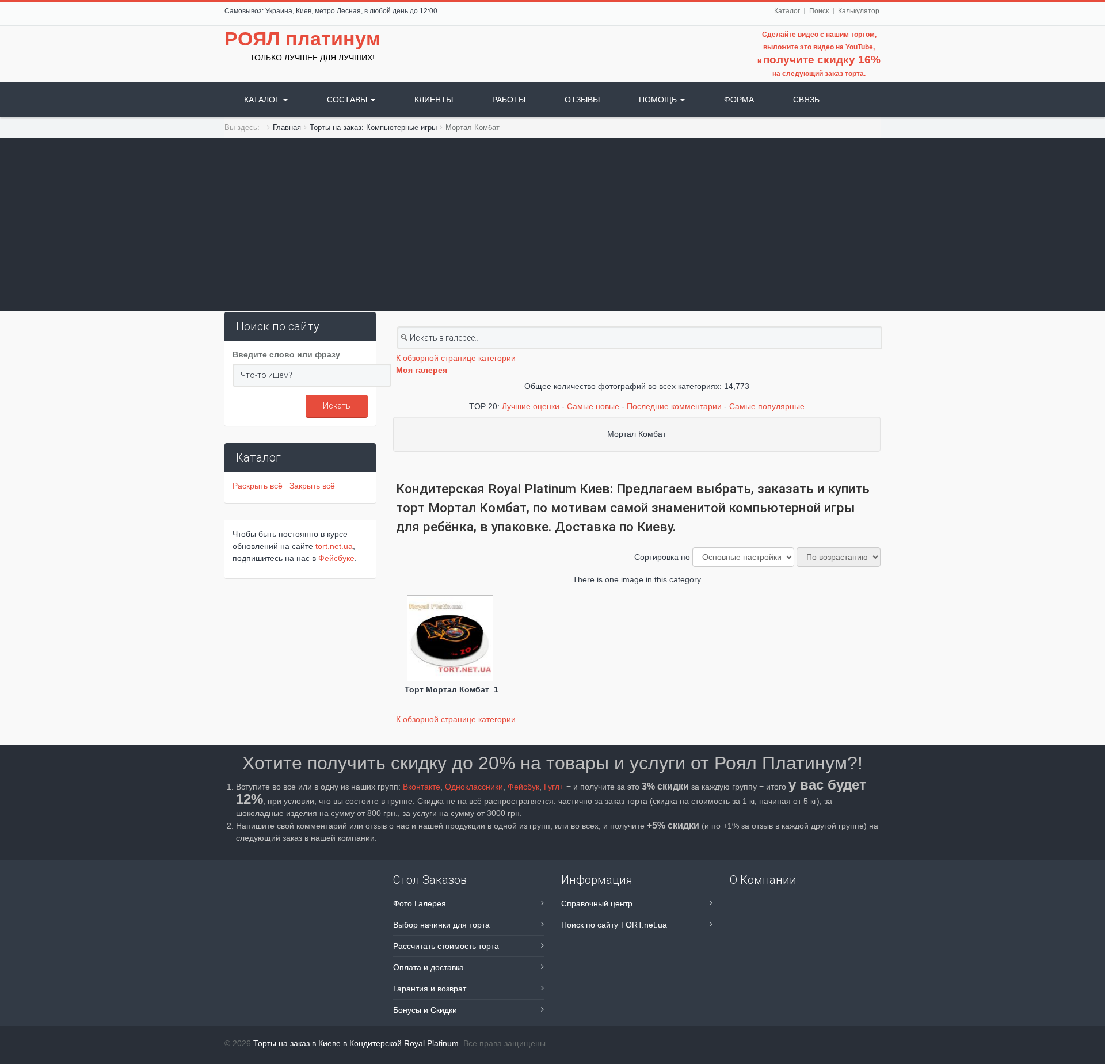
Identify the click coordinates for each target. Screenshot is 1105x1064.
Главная (287, 127)
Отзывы (582, 99)
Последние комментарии (674, 406)
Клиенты (433, 99)
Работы (508, 99)
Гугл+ (554, 786)
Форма (739, 99)
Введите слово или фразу (286, 354)
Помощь (659, 99)
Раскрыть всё (260, 485)
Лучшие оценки (530, 406)
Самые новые (593, 406)
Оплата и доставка (428, 967)
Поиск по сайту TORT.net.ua (614, 924)
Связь (806, 99)
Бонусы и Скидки (425, 1010)
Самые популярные (767, 406)
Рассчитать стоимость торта (446, 946)
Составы (348, 99)
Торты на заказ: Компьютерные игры (373, 127)
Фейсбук (523, 786)
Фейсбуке (336, 558)
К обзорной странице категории (456, 358)
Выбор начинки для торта (441, 924)
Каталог (787, 11)
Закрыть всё (312, 485)
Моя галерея (421, 370)
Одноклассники (474, 786)
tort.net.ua (334, 546)
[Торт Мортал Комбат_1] (451, 639)
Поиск (819, 11)
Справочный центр (596, 903)
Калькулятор (858, 11)
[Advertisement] (552, 224)
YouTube (859, 47)
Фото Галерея (419, 903)
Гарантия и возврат (429, 988)
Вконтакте (421, 786)
